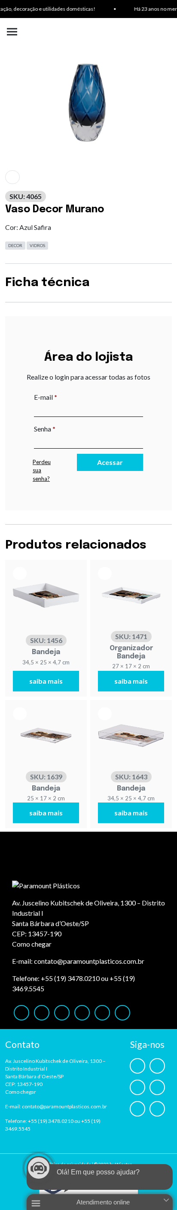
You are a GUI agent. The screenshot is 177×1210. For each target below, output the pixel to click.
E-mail (63, 396)
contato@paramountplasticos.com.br (89, 961)
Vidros (37, 245)
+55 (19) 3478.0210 (70, 978)
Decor (15, 245)
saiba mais (46, 681)
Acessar (110, 462)
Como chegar (32, 944)
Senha (62, 428)
